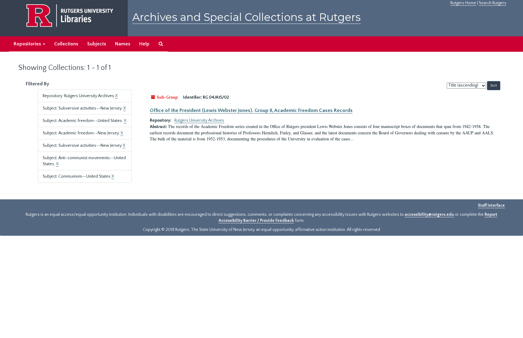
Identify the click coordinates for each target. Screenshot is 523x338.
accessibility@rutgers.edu (429, 214)
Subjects (96, 44)
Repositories (28, 44)
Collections (66, 44)
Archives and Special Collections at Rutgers (246, 17)
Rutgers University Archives (199, 120)
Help (144, 44)
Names (122, 44)
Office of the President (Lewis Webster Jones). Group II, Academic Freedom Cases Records (251, 110)
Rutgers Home (463, 3)
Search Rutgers (492, 3)
